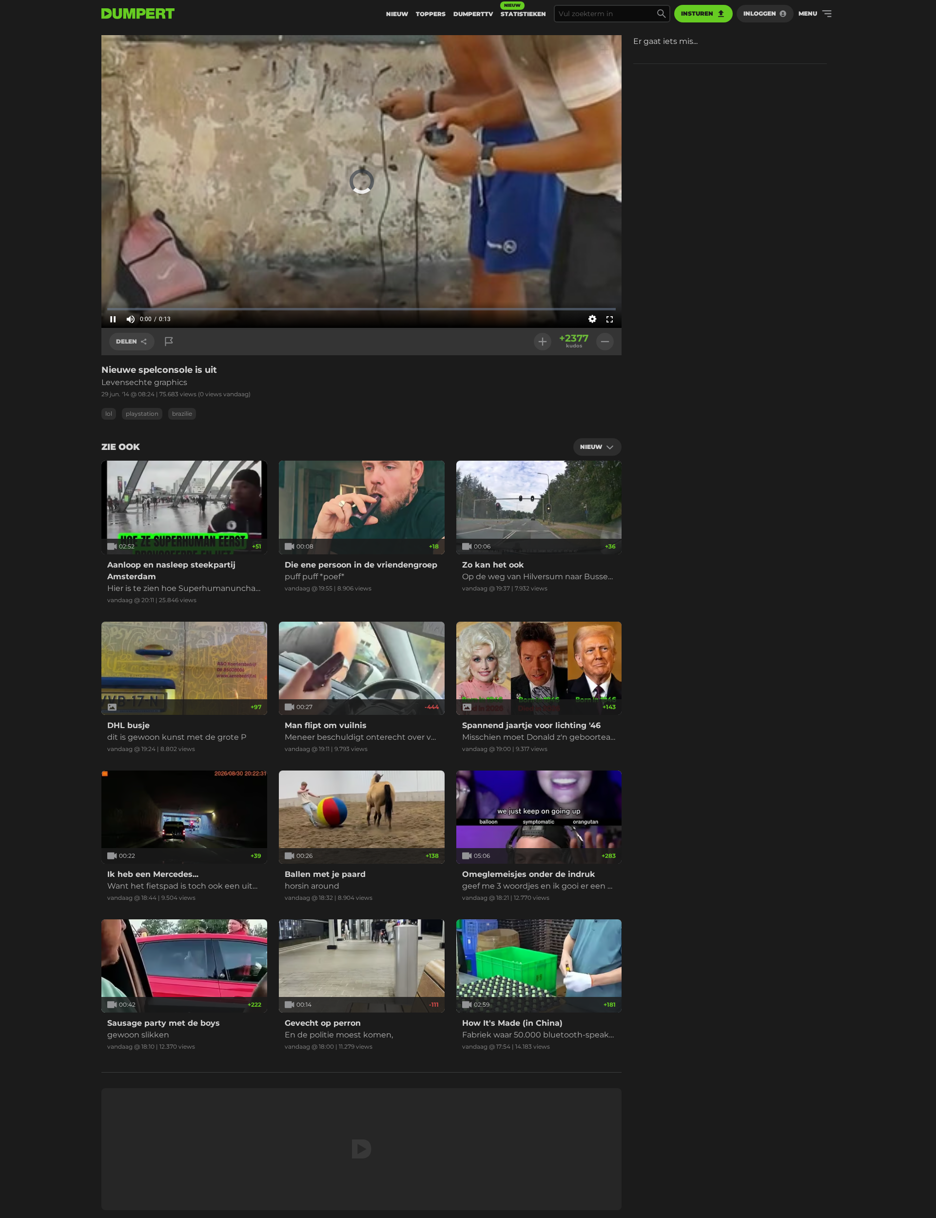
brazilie (182, 413)
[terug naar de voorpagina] (138, 13)
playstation (142, 413)
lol (108, 413)
